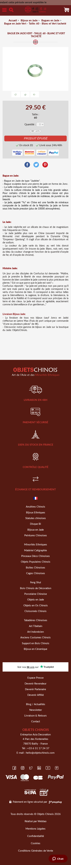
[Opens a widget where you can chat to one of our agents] (58, 859)
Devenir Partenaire (35, 689)
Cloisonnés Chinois (35, 611)
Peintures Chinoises (35, 535)
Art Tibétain (35, 626)
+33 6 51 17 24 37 (38, 748)
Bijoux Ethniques (35, 512)
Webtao (42, 821)
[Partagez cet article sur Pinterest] (45, 164)
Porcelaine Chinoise (35, 594)
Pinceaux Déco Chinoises (35, 556)
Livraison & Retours (35, 715)
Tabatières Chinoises (35, 620)
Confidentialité (35, 836)
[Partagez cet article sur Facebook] (27, 164)
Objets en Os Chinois (35, 605)
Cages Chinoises (35, 573)
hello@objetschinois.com (40, 753)
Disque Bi (35, 524)
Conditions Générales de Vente (35, 851)
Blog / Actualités (35, 704)
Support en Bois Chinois (35, 643)
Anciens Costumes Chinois (35, 637)
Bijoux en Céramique (35, 649)
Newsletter (35, 710)
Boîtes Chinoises (35, 567)
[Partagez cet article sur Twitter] (36, 164)
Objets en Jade (35, 599)
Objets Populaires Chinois (35, 562)
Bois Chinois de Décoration (35, 588)
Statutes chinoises (35, 518)
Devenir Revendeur (35, 683)
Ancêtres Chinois (35, 506)
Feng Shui (35, 582)
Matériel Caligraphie (35, 550)
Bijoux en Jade (35, 530)
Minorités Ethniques (35, 544)
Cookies (35, 843)
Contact (35, 721)
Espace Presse (35, 678)
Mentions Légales (35, 828)
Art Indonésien (35, 632)
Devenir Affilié (35, 695)
